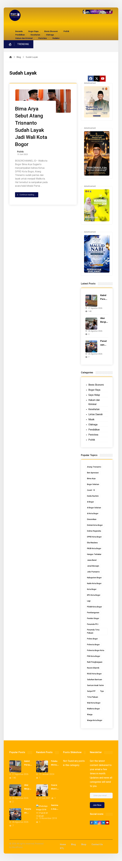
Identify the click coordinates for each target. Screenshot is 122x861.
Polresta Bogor (93, 645)
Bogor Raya (94, 389)
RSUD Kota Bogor (94, 674)
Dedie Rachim (93, 496)
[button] (91, 79)
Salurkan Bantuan (94, 680)
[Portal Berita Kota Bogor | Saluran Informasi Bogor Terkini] (15, 15)
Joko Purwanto (93, 572)
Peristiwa (93, 434)
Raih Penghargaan (94, 662)
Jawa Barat (92, 560)
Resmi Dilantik (93, 668)
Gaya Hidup (94, 395)
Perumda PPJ (92, 624)
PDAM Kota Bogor (94, 607)
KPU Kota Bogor (93, 595)
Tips (102, 691)
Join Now (97, 805)
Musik (91, 419)
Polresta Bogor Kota (95, 650)
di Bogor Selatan (94, 508)
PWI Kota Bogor (93, 656)
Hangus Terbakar (94, 554)
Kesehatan (94, 409)
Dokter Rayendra (94, 531)
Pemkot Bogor (93, 618)
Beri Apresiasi (93, 473)
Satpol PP (91, 691)
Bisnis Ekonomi (96, 384)
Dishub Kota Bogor (95, 525)
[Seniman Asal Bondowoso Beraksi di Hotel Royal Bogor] (42, 810)
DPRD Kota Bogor (94, 537)
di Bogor (90, 502)
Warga (89, 714)
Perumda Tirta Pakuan (93, 631)
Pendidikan (94, 429)
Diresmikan (91, 519)
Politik (20, 152)
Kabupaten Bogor (94, 578)
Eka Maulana (92, 543)
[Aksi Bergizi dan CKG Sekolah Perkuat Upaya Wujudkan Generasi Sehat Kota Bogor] (91, 324)
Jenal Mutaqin (93, 566)
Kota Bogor (91, 589)
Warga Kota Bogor (94, 720)
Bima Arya (91, 479)
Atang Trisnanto (94, 467)
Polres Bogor (92, 639)
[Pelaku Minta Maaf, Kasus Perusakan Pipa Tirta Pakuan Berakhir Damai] (42, 766)
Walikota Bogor (93, 709)
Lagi (88, 601)
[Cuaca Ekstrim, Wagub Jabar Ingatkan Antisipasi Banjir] (42, 790)
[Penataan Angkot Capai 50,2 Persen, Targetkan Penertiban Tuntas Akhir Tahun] (91, 346)
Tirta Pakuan (92, 697)
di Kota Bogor (92, 513)
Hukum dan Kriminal (94, 402)
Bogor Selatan (93, 484)
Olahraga (92, 424)
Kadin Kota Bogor (94, 583)
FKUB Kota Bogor (94, 548)
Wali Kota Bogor (93, 703)
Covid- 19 (91, 490)
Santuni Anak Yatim (95, 685)
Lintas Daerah (95, 414)
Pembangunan (93, 613)
